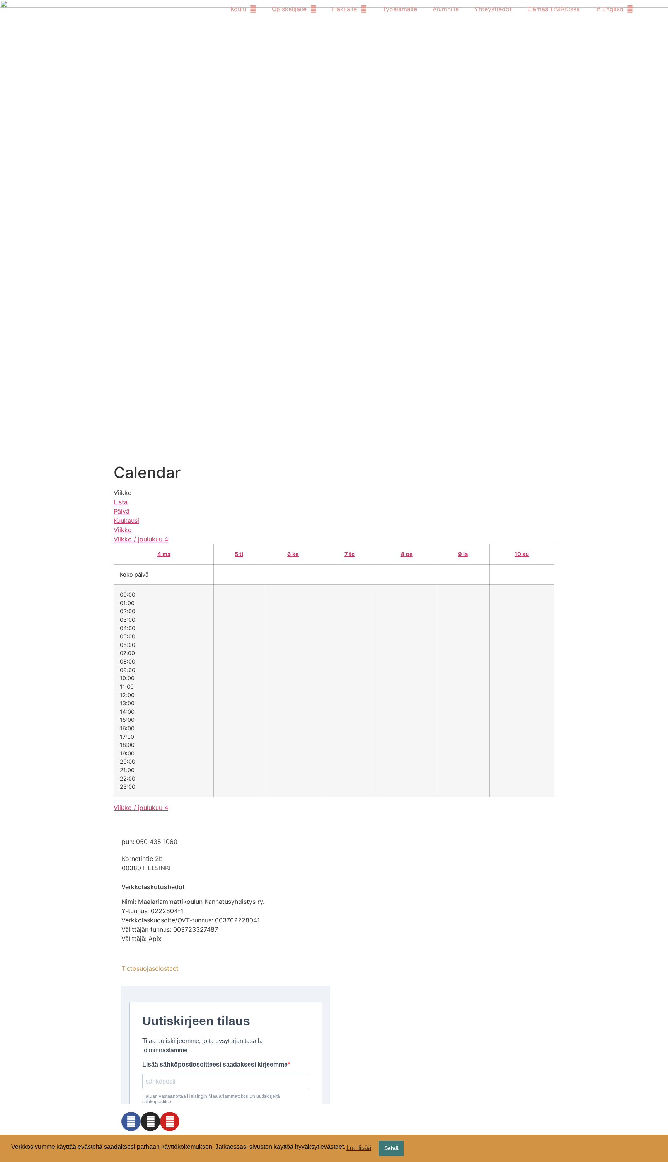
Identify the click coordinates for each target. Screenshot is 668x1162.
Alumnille (446, 9)
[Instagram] (150, 1121)
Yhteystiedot (493, 9)
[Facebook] (131, 1121)
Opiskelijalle (289, 9)
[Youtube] (169, 1121)
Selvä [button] (391, 1148)
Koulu (238, 9)
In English (609, 9)
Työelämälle (399, 9)
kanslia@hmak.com (150, 825)
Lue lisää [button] (358, 1148)
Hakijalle (344, 9)
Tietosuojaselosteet (150, 968)
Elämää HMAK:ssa (553, 9)
